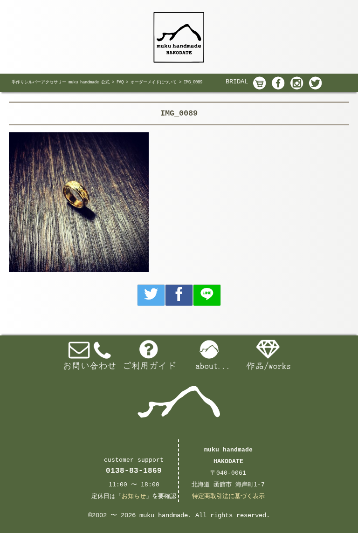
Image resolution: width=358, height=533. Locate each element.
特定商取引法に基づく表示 (228, 496)
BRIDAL (237, 81)
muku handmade (163, 515)
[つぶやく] (151, 295)
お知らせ (134, 496)
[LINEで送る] (207, 295)
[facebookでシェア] (179, 295)
